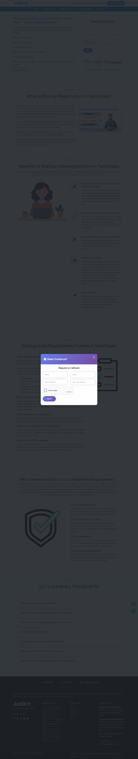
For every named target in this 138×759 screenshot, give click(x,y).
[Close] (94, 357)
